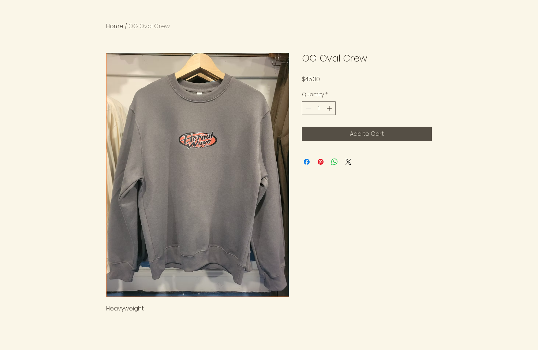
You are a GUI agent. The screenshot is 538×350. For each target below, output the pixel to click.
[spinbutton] (318, 108)
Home (114, 26)
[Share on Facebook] (306, 161)
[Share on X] (348, 161)
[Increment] (330, 108)
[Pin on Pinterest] (320, 161)
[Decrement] (307, 108)
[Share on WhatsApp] (334, 161)
